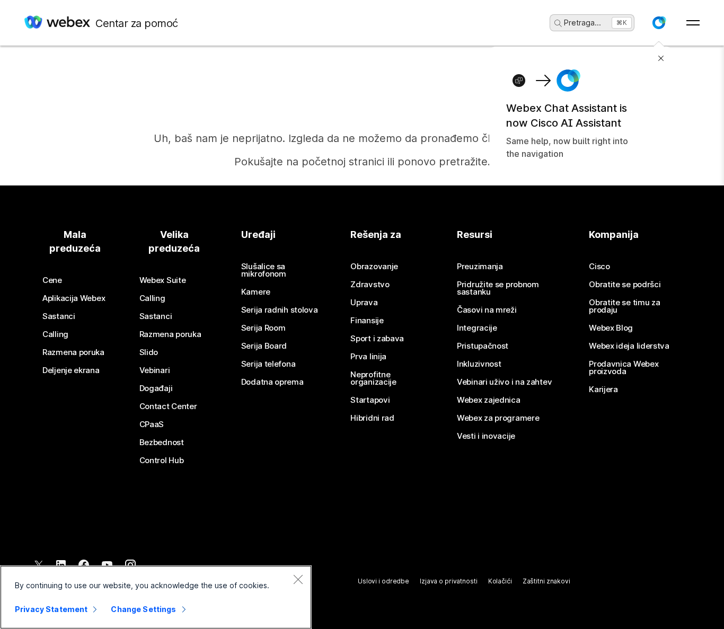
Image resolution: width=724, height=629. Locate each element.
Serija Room (263, 328)
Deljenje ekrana (71, 370)
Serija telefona (268, 364)
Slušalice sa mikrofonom (263, 270)
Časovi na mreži (487, 310)
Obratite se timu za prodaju (624, 306)
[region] (156, 597)
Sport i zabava (377, 338)
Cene (52, 280)
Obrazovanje (374, 266)
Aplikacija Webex (73, 298)
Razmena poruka (73, 352)
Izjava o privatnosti (449, 581)
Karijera (603, 389)
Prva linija (368, 356)
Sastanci (58, 316)
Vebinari (154, 370)
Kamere (255, 292)
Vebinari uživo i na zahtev (504, 382)
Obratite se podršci (624, 284)
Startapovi (370, 400)
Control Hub (161, 460)
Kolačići (500, 581)
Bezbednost (161, 442)
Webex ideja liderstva (629, 346)
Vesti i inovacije (486, 436)
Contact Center (168, 406)
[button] (659, 23)
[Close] (298, 579)
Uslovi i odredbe (383, 581)
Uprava (363, 302)
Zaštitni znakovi (546, 581)
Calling (55, 334)
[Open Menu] (693, 23)
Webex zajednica (488, 400)
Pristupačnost (482, 346)
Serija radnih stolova (279, 310)
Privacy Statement (51, 609)
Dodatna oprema (272, 382)
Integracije (477, 328)
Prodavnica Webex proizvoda (623, 367)
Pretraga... (582, 22)
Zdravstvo (369, 284)
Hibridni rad (372, 418)
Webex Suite (162, 280)
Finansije (366, 320)
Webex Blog (611, 328)
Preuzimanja (480, 266)
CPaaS (151, 424)
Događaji (156, 388)
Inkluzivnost (479, 364)
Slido (148, 352)
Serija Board (264, 346)
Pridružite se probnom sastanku (498, 288)
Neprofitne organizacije (373, 378)
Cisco (599, 266)
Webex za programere (498, 418)
